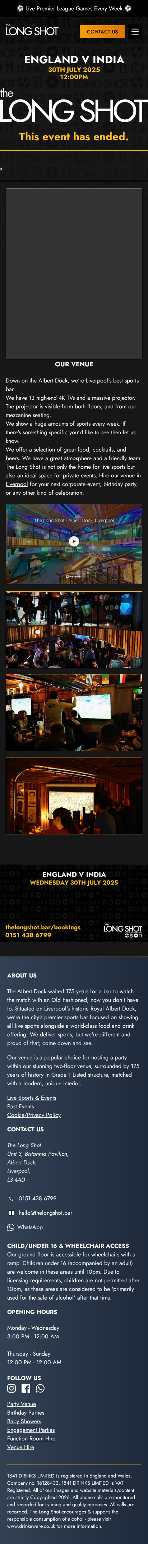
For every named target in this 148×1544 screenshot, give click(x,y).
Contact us (102, 31)
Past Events (20, 1106)
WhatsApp (30, 1227)
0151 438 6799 (37, 1198)
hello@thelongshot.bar (45, 1213)
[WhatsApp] (40, 1388)
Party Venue (21, 1404)
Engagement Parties (31, 1430)
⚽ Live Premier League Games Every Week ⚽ (74, 8)
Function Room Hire (31, 1438)
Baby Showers (24, 1421)
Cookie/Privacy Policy (34, 1115)
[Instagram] (11, 1388)
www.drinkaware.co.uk (31, 1526)
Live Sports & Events (31, 1098)
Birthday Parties (25, 1412)
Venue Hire (20, 1447)
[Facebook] (26, 1388)
